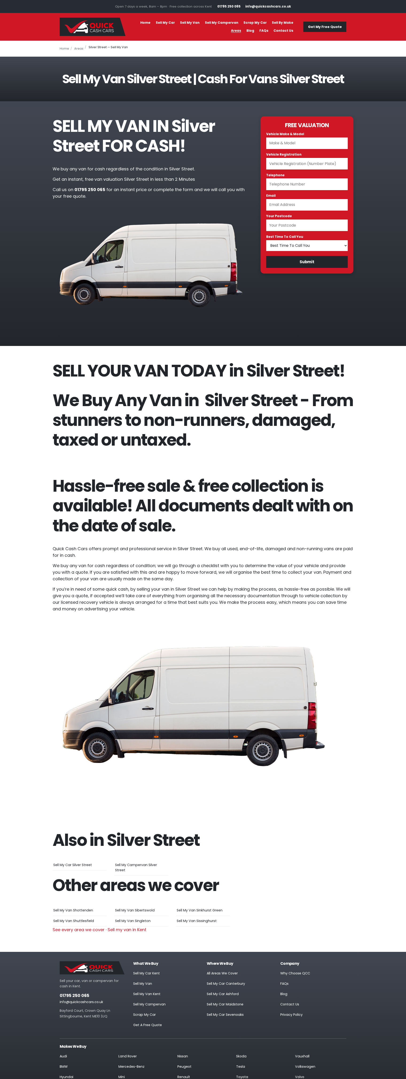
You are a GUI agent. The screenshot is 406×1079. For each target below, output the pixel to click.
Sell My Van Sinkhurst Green (200, 910)
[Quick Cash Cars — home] (92, 27)
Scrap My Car (255, 22)
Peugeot (184, 1066)
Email (271, 195)
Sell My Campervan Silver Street (136, 867)
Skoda (241, 1056)
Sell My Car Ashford (223, 994)
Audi (63, 1056)
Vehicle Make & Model (285, 134)
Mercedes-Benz (131, 1066)
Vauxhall (302, 1056)
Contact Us (283, 30)
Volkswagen (305, 1066)
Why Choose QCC (295, 973)
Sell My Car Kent (146, 973)
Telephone (275, 175)
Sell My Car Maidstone (225, 1004)
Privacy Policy (291, 1014)
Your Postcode (279, 216)
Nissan (182, 1056)
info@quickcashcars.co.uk (81, 1002)
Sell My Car (165, 22)
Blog (250, 30)
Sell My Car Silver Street (72, 865)
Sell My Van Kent (146, 994)
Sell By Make (282, 22)
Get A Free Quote (147, 1025)
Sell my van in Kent (127, 930)
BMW (64, 1066)
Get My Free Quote (325, 26)
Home (145, 22)
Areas (236, 30)
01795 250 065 (74, 995)
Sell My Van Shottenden (73, 910)
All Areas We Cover (222, 973)
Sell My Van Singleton (133, 920)
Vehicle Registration (283, 154)
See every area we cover (79, 930)
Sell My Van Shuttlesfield (73, 920)
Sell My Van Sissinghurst (197, 920)
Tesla (240, 1066)
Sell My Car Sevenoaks (225, 1014)
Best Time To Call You (284, 237)
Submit (307, 262)
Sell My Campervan (221, 22)
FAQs (263, 30)
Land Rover (127, 1056)
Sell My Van (189, 22)
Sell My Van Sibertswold (135, 910)
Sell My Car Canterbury (226, 983)
